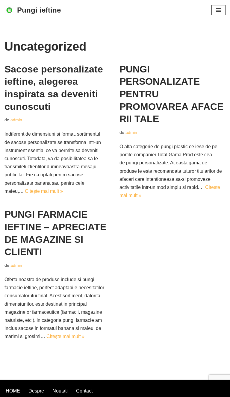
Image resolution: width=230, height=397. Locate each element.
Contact (84, 390)
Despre (36, 390)
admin (16, 119)
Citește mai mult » (44, 191)
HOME (13, 390)
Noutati (60, 390)
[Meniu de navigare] (218, 10)
